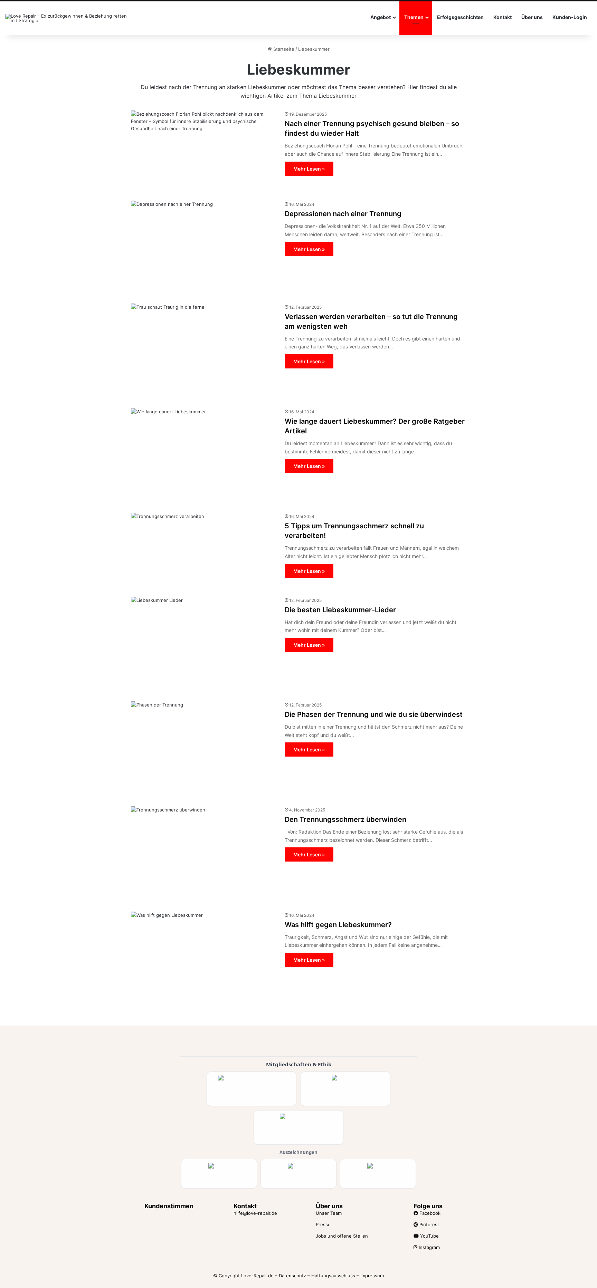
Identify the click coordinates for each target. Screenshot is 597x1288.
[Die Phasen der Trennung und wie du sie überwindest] (203, 749)
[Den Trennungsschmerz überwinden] (203, 854)
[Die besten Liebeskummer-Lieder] (203, 645)
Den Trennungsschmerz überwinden (345, 819)
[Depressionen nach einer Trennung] (203, 248)
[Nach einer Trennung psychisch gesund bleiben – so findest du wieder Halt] (203, 151)
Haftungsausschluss (333, 1275)
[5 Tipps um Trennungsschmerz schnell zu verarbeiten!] (203, 550)
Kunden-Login (569, 17)
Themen (414, 17)
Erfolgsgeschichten (460, 17)
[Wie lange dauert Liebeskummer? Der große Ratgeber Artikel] (203, 456)
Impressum (372, 1275)
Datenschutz (292, 1275)
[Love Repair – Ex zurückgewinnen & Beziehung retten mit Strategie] (67, 18)
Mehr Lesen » (309, 169)
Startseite (283, 49)
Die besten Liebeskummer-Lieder (340, 610)
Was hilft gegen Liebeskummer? (338, 925)
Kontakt (502, 17)
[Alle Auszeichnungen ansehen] (219, 1174)
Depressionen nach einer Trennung (343, 214)
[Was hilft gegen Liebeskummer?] (203, 960)
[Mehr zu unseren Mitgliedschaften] (251, 1088)
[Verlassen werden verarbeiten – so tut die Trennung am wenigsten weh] (203, 352)
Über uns (532, 17)
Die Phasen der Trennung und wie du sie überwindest (374, 714)
